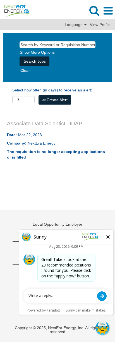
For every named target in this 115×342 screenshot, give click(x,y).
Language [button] (74, 24)
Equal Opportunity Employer (57, 224)
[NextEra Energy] (16, 10)
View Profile (100, 24)
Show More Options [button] (37, 52)
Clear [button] (25, 70)
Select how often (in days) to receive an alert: (52, 90)
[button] (108, 11)
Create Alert (56, 100)
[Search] (94, 10)
